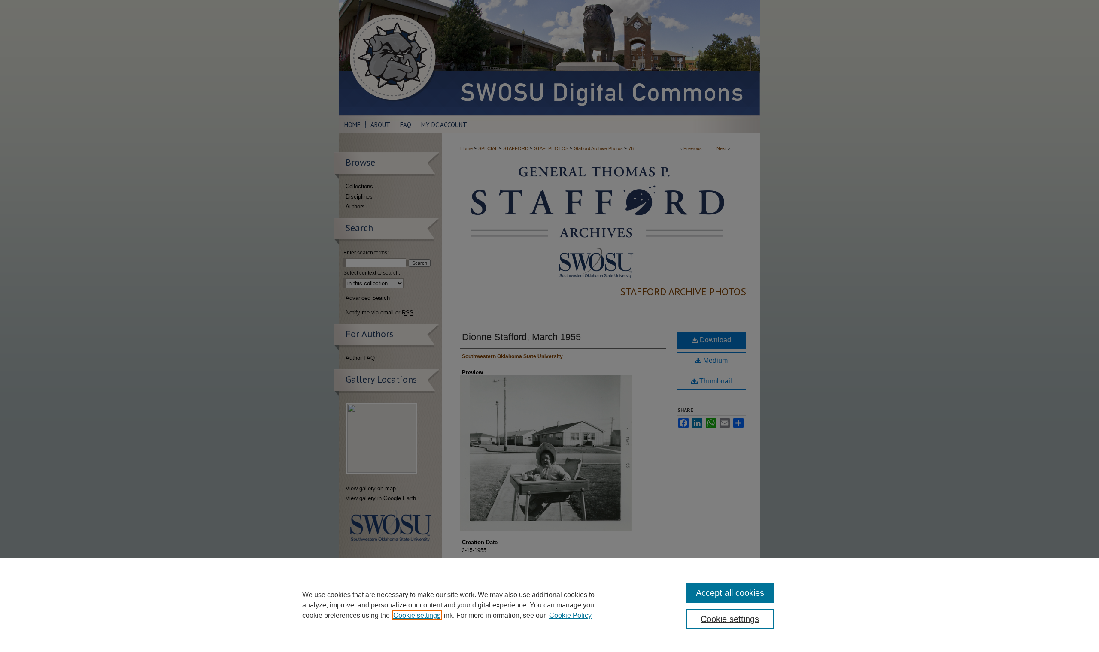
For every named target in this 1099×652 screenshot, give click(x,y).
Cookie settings (416, 615)
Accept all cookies (730, 593)
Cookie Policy (570, 615)
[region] (549, 605)
